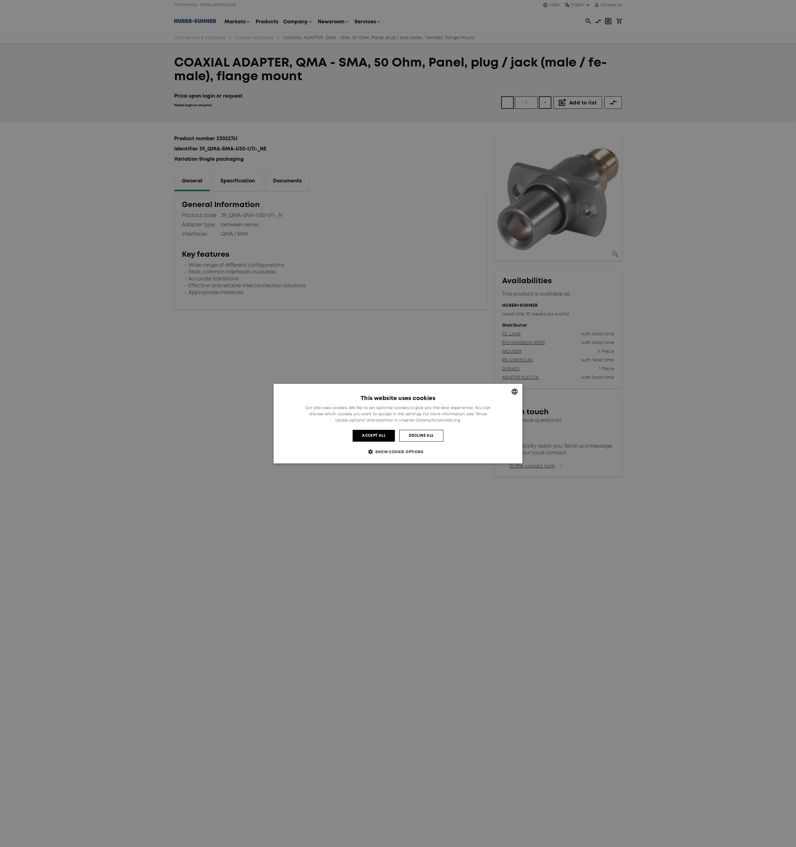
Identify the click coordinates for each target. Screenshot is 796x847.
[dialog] (398, 423)
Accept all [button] (374, 435)
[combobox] (514, 391)
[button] (398, 452)
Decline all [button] (421, 435)
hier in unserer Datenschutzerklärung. (423, 420)
